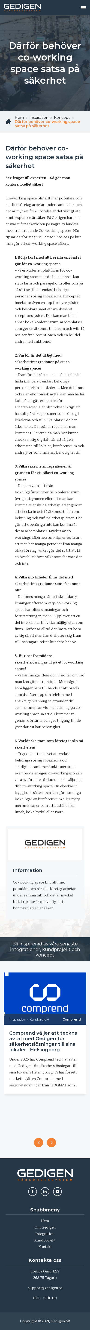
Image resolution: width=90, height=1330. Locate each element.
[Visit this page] (32, 1191)
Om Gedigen (45, 1227)
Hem (45, 1221)
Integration (45, 1234)
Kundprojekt (39, 1019)
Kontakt (45, 1247)
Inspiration (17, 1019)
